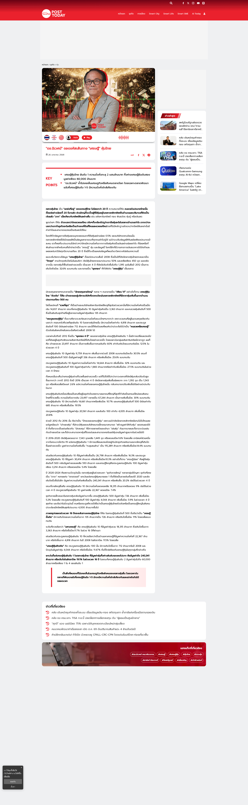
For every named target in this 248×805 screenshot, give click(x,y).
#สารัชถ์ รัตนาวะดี (150, 660)
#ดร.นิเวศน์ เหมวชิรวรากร (143, 654)
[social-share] (183, 3)
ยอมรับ (13, 782)
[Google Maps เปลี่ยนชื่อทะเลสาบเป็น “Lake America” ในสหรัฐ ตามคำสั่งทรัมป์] (168, 186)
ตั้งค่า (13, 787)
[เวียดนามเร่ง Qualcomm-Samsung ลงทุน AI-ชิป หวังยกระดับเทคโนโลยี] (168, 171)
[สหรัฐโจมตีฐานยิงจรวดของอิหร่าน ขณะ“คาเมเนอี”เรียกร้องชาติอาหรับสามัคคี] (168, 125)
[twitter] (143, 155)
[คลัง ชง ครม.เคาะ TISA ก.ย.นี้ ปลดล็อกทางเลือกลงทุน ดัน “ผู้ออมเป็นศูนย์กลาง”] (168, 155)
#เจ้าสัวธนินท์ (196, 660)
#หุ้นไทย (186, 654)
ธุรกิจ (52, 64)
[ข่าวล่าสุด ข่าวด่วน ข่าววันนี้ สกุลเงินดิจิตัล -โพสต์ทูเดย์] (53, 14)
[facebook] (138, 155)
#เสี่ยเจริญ (181, 660)
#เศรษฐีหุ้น (174, 654)
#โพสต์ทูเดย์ (167, 660)
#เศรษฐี (161, 654)
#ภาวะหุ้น (198, 654)
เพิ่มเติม (7, 776)
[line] (149, 155)
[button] (204, 13)
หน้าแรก (45, 64)
